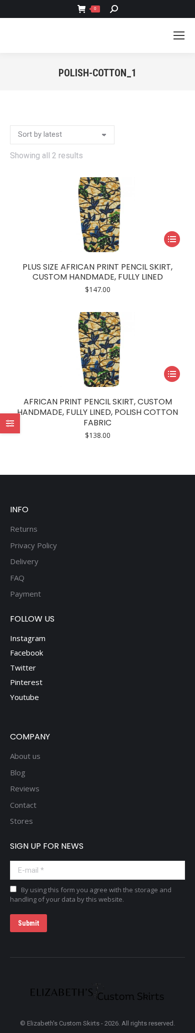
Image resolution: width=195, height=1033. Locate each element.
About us (25, 756)
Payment (25, 594)
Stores (21, 821)
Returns (24, 529)
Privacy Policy (33, 545)
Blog (18, 772)
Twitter (23, 668)
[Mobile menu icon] (179, 35)
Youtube (24, 697)
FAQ (17, 578)
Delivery (24, 561)
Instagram (28, 638)
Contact (23, 805)
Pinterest (26, 682)
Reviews (25, 788)
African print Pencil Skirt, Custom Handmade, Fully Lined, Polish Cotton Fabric (97, 412)
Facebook (26, 653)
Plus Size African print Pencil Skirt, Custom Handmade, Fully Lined (97, 272)
